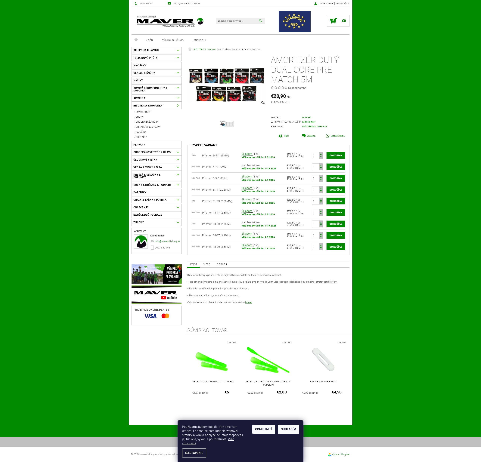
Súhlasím (288, 429)
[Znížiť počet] (321, 157)
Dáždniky (140, 192)
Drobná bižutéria (147, 121)
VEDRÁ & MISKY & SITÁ (147, 167)
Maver (306, 117)
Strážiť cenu (338, 135)
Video (206, 264)
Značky (138, 222)
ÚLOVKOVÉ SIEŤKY (145, 159)
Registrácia (343, 3)
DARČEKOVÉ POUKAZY (147, 214)
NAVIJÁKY (139, 65)
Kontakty (200, 39)
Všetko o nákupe (173, 39)
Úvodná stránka (136, 40)
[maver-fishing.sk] (169, 21)
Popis (193, 264)
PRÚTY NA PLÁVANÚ (146, 50)
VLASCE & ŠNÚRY (144, 72)
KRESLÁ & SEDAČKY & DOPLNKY (147, 176)
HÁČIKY (138, 80)
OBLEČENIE (140, 207)
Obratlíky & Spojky (148, 126)
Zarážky (141, 132)
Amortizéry (143, 111)
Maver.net (308, 122)
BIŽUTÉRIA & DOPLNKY (148, 105)
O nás (149, 39)
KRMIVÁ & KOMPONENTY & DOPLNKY (150, 89)
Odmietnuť (263, 429)
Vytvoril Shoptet (340, 454)
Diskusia (222, 264)
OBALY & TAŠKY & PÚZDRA (149, 199)
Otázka (311, 135)
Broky (140, 116)
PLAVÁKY (139, 144)
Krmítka (139, 98)
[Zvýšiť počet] (321, 154)
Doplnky (141, 137)
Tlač (286, 135)
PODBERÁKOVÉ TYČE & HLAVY (152, 152)
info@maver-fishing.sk (167, 241)
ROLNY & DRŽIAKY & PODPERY (152, 184)
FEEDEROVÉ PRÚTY (145, 57)
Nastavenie (194, 453)
